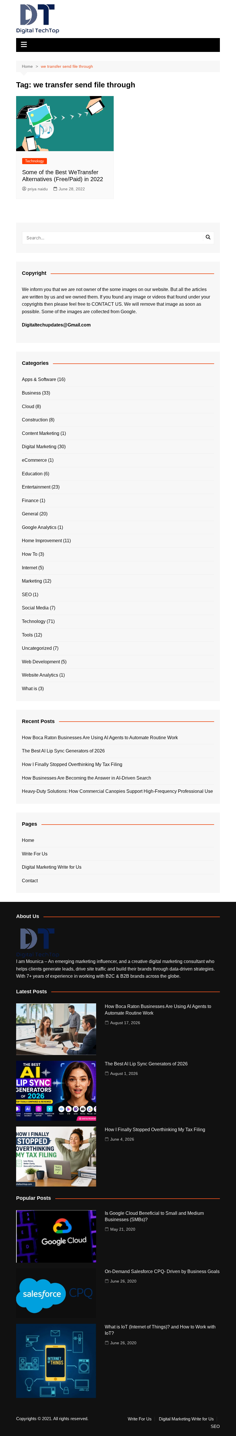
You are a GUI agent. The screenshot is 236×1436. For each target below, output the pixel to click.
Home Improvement (42, 540)
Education (32, 473)
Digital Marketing (39, 446)
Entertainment (36, 487)
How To (29, 554)
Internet (29, 567)
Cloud (28, 406)
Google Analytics (39, 527)
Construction (35, 419)
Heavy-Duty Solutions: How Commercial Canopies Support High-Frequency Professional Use (117, 791)
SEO (27, 594)
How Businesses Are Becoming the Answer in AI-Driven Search (86, 778)
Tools (27, 634)
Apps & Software (39, 379)
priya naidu (38, 189)
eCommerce (34, 460)
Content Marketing (40, 433)
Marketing (32, 581)
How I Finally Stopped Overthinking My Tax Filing (72, 764)
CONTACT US (107, 304)
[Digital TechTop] (37, 942)
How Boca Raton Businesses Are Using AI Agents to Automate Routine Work (100, 737)
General (30, 513)
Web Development (41, 661)
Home (28, 840)
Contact (30, 880)
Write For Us (34, 853)
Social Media (35, 607)
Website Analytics (40, 675)
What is (29, 688)
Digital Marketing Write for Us (51, 867)
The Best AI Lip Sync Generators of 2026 (63, 750)
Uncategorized (37, 648)
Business (31, 393)
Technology (34, 161)
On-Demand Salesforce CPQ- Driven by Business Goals (162, 1271)
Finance (30, 500)
